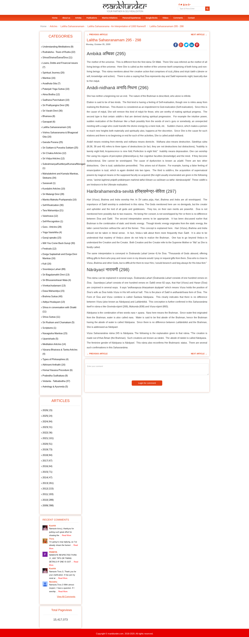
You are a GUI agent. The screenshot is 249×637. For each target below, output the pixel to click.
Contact (191, 17)
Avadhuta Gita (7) (51, 83)
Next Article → (199, 34)
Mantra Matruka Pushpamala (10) (60, 199)
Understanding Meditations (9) (58, 46)
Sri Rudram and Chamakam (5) (58, 322)
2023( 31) (47, 427)
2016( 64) (47, 466)
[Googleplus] (188, 4)
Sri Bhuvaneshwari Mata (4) (57, 280)
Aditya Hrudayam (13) (54, 302)
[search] (207, 8)
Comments (178, 17)
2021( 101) (48, 438)
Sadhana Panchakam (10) (56, 100)
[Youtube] (183, 4)
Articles (78, 17)
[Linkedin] (186, 4)
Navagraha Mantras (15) (55, 333)
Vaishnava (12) (50, 216)
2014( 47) (47, 477)
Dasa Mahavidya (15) (53, 291)
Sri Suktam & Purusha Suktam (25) (60, 147)
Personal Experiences (131, 17)
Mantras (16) (49, 78)
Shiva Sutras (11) (51, 317)
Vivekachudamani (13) (54, 285)
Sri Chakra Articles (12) (54, 153)
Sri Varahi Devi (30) (53, 111)
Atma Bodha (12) (51, 94)
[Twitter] (181, 4)
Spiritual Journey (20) (53, 72)
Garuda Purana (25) (53, 142)
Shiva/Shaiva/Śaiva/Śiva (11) (57, 57)
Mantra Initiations (109, 17)
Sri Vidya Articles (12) (54, 158)
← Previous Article (97, 34)
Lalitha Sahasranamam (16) (57, 127)
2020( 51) (47, 444)
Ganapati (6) (49, 121)
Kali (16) (47, 263)
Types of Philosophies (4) (55, 359)
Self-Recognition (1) (53, 221)
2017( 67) (47, 460)
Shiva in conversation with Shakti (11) (59, 309)
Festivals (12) (49, 248)
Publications (91, 17)
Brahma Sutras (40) (52, 296)
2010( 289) (48, 500)
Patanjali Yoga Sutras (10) (56, 89)
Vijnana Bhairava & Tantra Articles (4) (60, 351)
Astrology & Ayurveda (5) (55, 386)
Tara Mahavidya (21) (53, 210)
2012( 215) (48, 488)
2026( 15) (47, 410)
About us (66, 17)
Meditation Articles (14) (54, 344)
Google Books (151, 17)
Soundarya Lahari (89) (54, 269)
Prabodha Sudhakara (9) (55, 375)
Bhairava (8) (49, 116)
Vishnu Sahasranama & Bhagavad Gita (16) (60, 134)
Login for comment (147, 383)
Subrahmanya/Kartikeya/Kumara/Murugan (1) (61, 166)
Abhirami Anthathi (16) (54, 364)
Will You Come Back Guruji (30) (59, 243)
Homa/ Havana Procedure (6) (57, 370)
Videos (165, 17)
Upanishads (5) (50, 338)
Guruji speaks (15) (52, 237)
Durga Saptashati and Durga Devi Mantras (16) (60, 256)
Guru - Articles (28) (52, 227)
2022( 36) (47, 432)
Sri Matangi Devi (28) (53, 194)
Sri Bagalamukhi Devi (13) (56, 274)
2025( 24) (47, 416)
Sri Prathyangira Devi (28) (56, 105)
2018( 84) (47, 455)
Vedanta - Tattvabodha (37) (56, 381)
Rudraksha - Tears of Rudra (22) (59, 52)
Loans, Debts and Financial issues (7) (60, 65)
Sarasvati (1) (49, 183)
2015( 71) (47, 472)
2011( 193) (48, 494)
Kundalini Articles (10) (54, 188)
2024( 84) (47, 421)
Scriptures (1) (49, 328)
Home (54, 17)
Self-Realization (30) (53, 205)
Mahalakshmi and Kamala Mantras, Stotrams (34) (61, 175)
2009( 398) (48, 505)
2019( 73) (47, 449)
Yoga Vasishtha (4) (52, 232)
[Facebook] (179, 4)
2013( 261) (48, 483)
